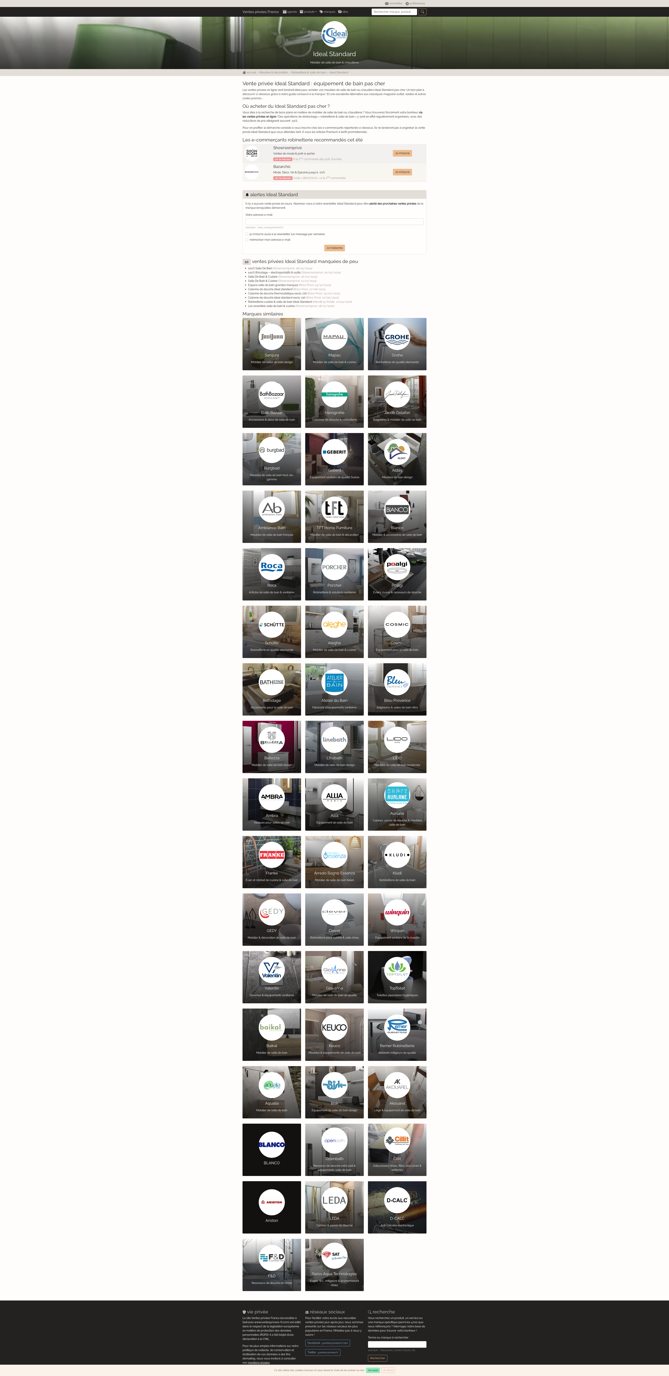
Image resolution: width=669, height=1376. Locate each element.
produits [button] (309, 11)
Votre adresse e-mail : (259, 214)
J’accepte (373, 1370)
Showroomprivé (287, 147)
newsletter (396, 3)
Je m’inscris (402, 153)
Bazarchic (282, 166)
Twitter (322, 1352)
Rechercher (377, 1358)
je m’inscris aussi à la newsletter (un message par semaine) (287, 234)
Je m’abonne (334, 248)
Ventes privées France (261, 12)
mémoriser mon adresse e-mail (270, 239)
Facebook (327, 1343)
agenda (291, 11)
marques (329, 11)
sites (345, 11)
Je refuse (388, 1370)
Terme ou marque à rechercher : (389, 1337)
